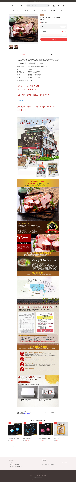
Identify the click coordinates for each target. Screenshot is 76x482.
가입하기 (58, 6)
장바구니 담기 (15, 440)
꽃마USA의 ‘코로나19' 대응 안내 (16, 466)
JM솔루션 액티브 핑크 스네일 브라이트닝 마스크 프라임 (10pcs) (45, 438)
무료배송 (35, 10)
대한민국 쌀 (25, 10)
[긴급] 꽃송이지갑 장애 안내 (15, 464)
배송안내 (11, 462)
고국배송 (53, 10)
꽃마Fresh (44, 10)
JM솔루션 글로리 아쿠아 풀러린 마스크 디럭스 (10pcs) (30, 438)
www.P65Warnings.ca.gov (27, 413)
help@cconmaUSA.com (38, 477)
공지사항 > (11, 460)
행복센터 (44, 460)
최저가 (61, 10)
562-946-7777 (64, 462)
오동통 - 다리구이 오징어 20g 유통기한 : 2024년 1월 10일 (59, 438)
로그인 (54, 6)
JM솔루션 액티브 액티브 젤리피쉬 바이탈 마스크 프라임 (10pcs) (14, 438)
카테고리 (16, 10)
